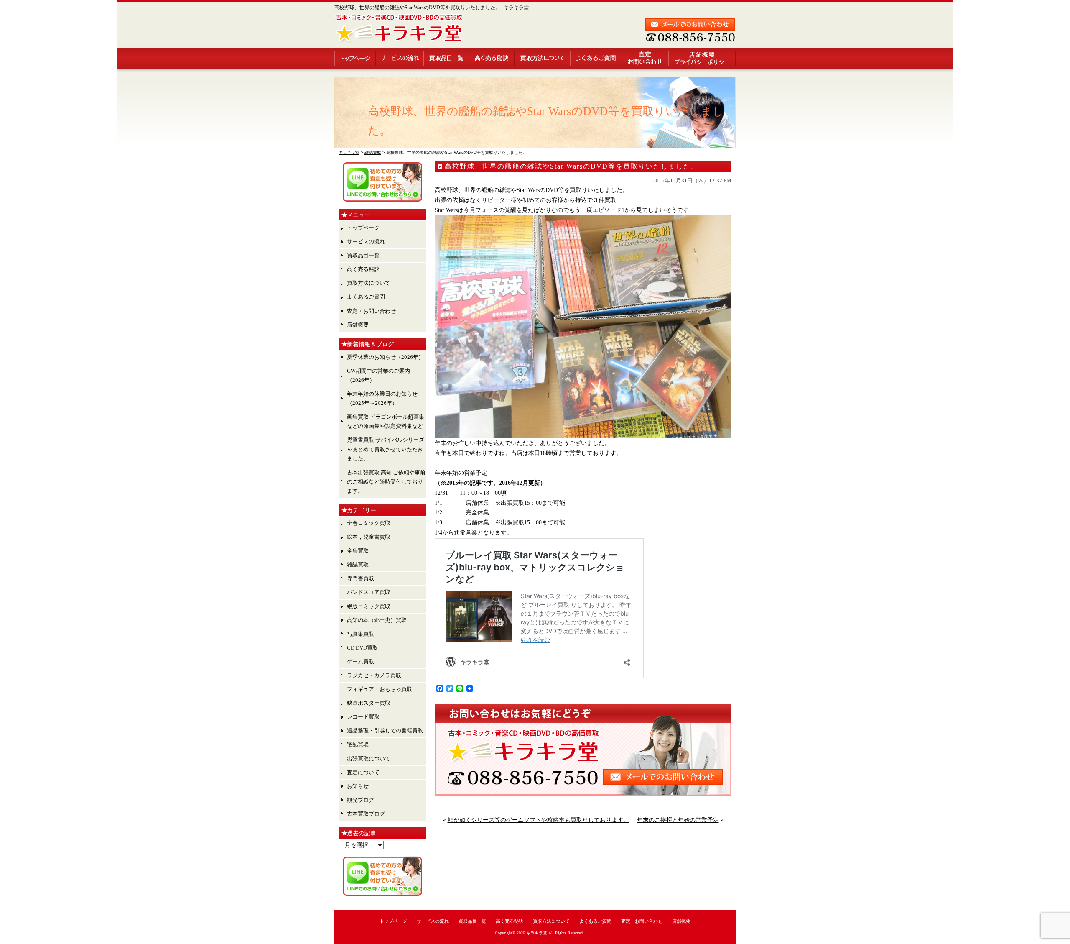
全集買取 (358, 550)
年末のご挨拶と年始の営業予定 (678, 820)
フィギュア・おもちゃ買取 (379, 689)
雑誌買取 (358, 564)
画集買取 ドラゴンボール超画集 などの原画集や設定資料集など (385, 421)
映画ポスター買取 (368, 703)
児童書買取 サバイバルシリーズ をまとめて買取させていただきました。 (385, 449)
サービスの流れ (400, 58)
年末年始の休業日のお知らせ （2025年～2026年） (382, 398)
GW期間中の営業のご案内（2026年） (378, 375)
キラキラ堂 (536, 933)
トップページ (355, 58)
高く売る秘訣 (492, 58)
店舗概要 (702, 58)
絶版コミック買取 (368, 606)
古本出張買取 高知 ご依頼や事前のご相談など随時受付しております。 (386, 481)
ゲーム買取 (360, 661)
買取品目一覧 (446, 58)
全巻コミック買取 (368, 523)
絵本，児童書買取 (368, 537)
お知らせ (358, 786)
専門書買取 (360, 578)
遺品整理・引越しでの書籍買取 (385, 730)
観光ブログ (360, 800)
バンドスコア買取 (368, 592)
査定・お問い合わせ (645, 58)
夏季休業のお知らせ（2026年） (385, 357)
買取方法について (543, 58)
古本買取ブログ (366, 814)
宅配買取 (358, 744)
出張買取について (368, 758)
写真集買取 (360, 634)
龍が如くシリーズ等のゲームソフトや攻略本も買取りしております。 (538, 820)
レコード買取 (363, 717)
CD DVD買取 (362, 648)
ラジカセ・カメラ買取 (374, 675)
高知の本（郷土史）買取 (377, 620)
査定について (363, 772)
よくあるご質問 (596, 58)
